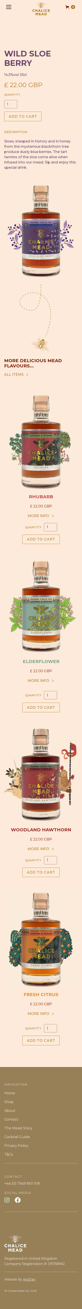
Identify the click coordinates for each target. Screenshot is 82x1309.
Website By (19, 1279)
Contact (11, 1119)
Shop (9, 1102)
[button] (8, 7)
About (10, 1111)
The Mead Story (18, 1128)
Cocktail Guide (17, 1137)
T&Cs (8, 1154)
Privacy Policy (16, 1146)
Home (9, 1093)
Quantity (12, 94)
